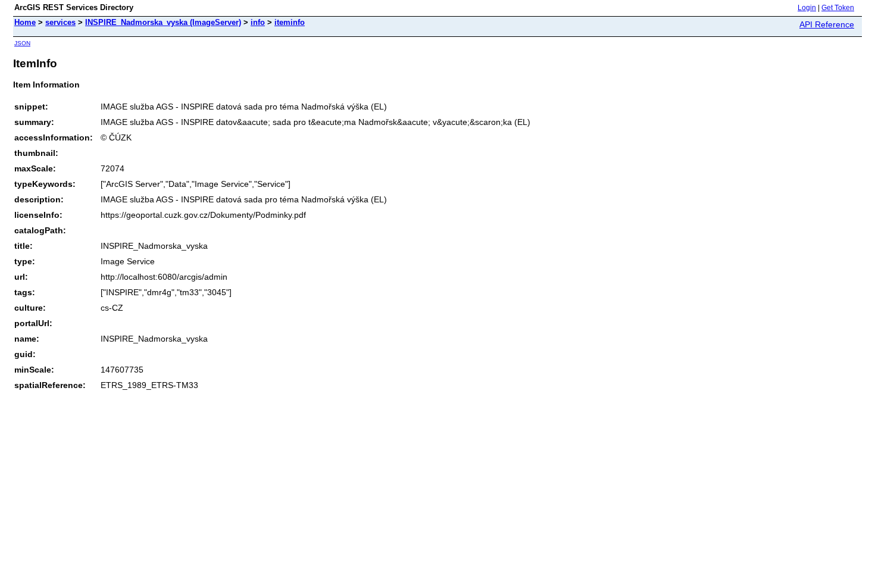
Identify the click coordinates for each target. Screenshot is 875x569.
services (60, 22)
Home (25, 22)
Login (807, 7)
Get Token (837, 7)
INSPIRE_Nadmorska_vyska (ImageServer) (163, 22)
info (258, 22)
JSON (22, 43)
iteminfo (289, 22)
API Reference (826, 24)
